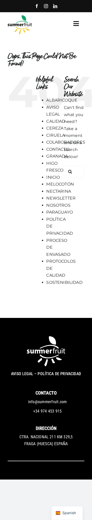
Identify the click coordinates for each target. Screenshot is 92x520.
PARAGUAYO (59, 212)
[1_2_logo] (20, 17)
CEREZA (54, 128)
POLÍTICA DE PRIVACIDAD (59, 373)
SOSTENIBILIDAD (64, 282)
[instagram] (46, 6)
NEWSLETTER (61, 198)
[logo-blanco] (46, 338)
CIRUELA (55, 135)
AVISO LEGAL (22, 373)
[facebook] (37, 6)
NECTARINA (58, 191)
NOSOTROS (58, 205)
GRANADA (57, 156)
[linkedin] (55, 6)
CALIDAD (55, 121)
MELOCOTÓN (60, 184)
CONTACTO (57, 149)
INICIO (53, 177)
